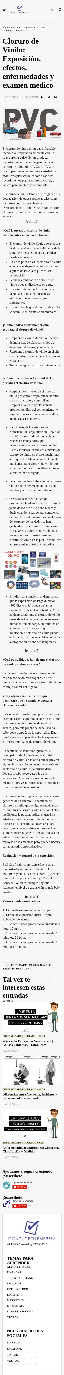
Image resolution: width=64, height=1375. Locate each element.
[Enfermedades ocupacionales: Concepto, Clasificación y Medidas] (32, 1124)
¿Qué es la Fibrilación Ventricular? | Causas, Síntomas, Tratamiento (28, 1043)
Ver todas (8, 1000)
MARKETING (15, 1300)
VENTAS (12, 1317)
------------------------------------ (22, 1339)
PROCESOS (14, 1283)
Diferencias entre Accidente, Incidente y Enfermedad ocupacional (30, 1096)
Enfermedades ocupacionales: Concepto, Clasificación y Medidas (31, 1149)
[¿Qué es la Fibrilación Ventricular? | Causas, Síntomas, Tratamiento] (32, 1017)
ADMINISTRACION (19, 1266)
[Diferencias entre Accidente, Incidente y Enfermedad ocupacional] (32, 1070)
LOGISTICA (14, 1294)
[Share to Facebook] (42, 97)
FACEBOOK (14, 1348)
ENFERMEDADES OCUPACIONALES (23, 29)
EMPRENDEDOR (17, 1289)
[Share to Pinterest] (56, 97)
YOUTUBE (13, 1360)
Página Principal (11, 27)
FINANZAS (14, 1272)
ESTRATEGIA (15, 1305)
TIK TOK (12, 1354)
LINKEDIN (13, 1342)
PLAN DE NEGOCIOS (20, 1311)
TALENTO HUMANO (16, 968)
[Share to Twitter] (49, 97)
